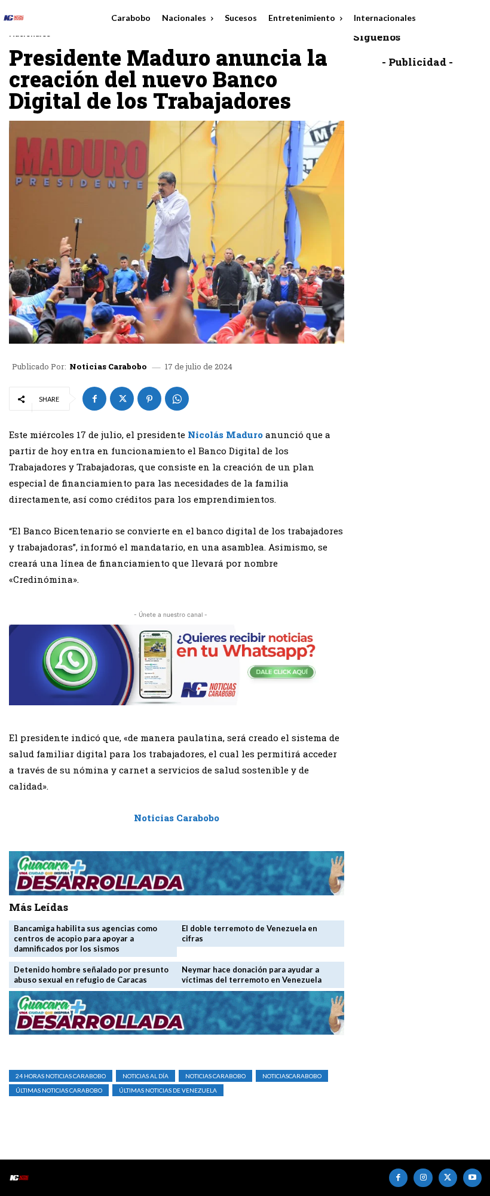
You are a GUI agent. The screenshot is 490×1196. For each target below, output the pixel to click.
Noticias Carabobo (108, 367)
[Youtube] (472, 1178)
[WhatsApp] (177, 399)
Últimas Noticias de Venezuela (168, 1090)
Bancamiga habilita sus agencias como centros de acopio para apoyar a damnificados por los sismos (85, 938)
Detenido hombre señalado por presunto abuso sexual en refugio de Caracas (91, 974)
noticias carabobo (215, 1075)
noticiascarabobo (291, 1075)
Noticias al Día (145, 1075)
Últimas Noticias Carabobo (59, 1090)
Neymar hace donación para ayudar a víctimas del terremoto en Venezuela (251, 974)
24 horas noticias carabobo (61, 1075)
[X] (122, 399)
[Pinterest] (149, 399)
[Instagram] (423, 1178)
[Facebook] (94, 399)
